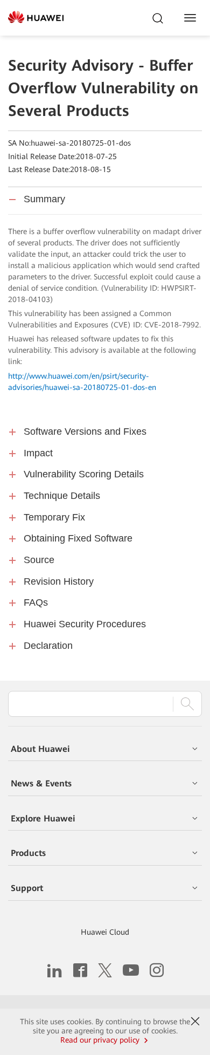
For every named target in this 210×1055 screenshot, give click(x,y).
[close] (195, 1021)
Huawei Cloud (105, 932)
